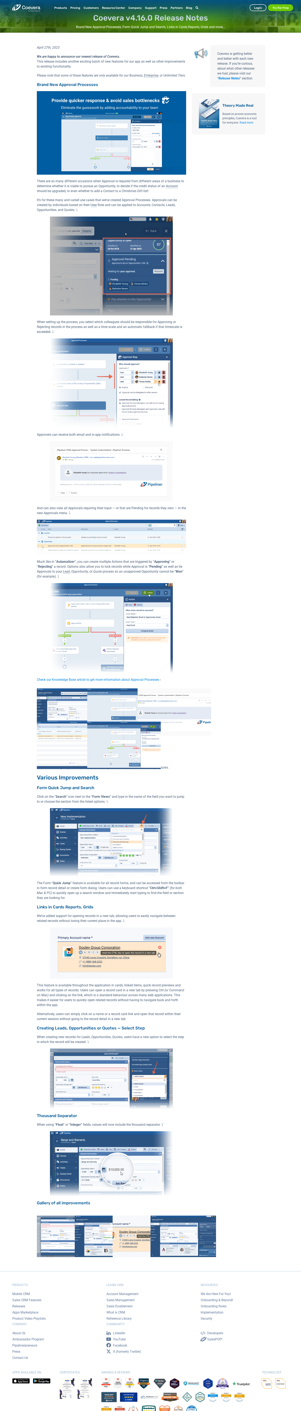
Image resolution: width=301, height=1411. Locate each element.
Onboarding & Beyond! (217, 1300)
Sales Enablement (119, 1306)
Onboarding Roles (213, 1306)
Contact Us (20, 1358)
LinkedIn (119, 1333)
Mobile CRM (21, 1294)
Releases (18, 1306)
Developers (215, 1333)
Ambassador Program (28, 1339)
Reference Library (119, 1318)
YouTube (119, 1339)
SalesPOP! (214, 1339)
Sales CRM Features (26, 1300)
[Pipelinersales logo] (26, 8)
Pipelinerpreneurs (24, 1345)
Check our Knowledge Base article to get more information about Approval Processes (98, 680)
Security (206, 1318)
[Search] (197, 8)
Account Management (122, 1294)
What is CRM (115, 1312)
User (94, 205)
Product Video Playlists (29, 1318)
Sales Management (120, 1300)
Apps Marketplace (25, 1312)
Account (172, 186)
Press (16, 1352)
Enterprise (151, 75)
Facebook (120, 1345)
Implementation (212, 1312)
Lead (66, 571)
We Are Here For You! (216, 1294)
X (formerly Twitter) (127, 1352)
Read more (246, 122)
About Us (18, 1333)
